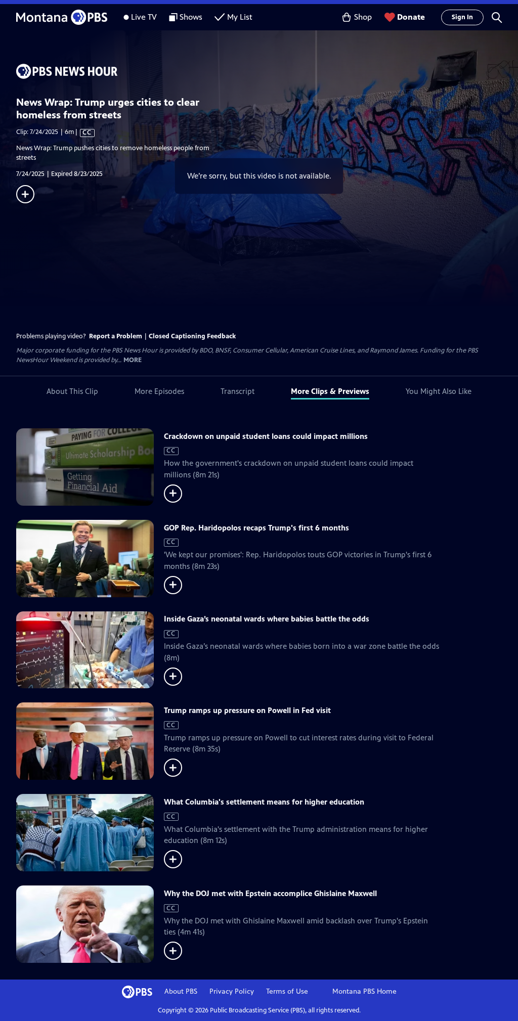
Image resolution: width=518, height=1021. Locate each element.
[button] (497, 17)
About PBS (180, 991)
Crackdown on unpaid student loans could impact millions (266, 436)
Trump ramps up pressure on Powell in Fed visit (247, 710)
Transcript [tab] (237, 391)
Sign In (462, 17)
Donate (411, 17)
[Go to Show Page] (267, 71)
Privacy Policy (231, 991)
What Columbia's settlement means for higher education (264, 802)
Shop (363, 17)
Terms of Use (287, 991)
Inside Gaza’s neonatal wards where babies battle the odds (266, 619)
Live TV (144, 17)
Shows (191, 17)
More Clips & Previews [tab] (330, 391)
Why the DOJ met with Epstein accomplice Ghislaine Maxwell (270, 893)
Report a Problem (115, 336)
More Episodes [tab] (159, 391)
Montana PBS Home (364, 991)
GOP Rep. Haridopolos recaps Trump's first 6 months (256, 527)
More (132, 360)
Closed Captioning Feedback (192, 336)
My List (239, 17)
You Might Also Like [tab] (438, 391)
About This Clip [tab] (72, 391)
